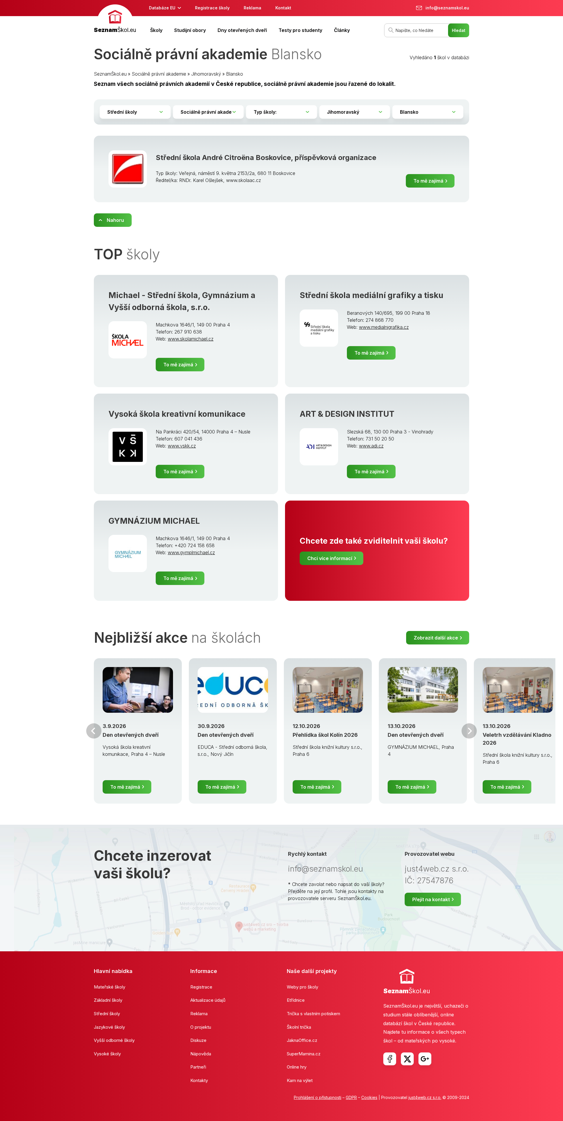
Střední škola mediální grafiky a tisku (371, 295)
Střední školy (107, 1013)
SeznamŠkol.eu (110, 74)
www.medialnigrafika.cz (384, 327)
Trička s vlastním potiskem (313, 1013)
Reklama (252, 7)
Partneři (198, 1067)
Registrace (201, 987)
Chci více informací (329, 558)
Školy (156, 30)
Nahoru (115, 220)
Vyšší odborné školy (114, 1040)
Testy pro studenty (300, 30)
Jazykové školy (109, 1027)
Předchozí (93, 731)
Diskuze (198, 1040)
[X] (407, 1058)
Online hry (296, 1067)
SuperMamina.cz (303, 1054)
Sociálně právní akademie (159, 74)
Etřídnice (296, 1000)
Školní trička (299, 1027)
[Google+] (424, 1058)
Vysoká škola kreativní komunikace (176, 414)
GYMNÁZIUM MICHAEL (154, 521)
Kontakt (283, 7)
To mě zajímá (428, 181)
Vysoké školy (107, 1054)
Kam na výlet (300, 1080)
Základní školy (108, 1000)
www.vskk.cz (182, 446)
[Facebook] (389, 1058)
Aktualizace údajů (207, 1000)
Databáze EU (162, 7)
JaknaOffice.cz (302, 1040)
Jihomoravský (206, 74)
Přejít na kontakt (431, 899)
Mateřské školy (109, 987)
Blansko (234, 74)
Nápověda (200, 1054)
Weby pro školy (302, 987)
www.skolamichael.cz (190, 339)
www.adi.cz (371, 446)
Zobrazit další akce (436, 638)
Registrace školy (212, 7)
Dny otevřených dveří (242, 30)
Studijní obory (190, 30)
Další (469, 731)
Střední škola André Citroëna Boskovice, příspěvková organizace (266, 157)
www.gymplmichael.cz (191, 552)
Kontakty (199, 1080)
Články (342, 30)
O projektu (200, 1027)
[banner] (115, 19)
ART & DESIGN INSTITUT (347, 414)
